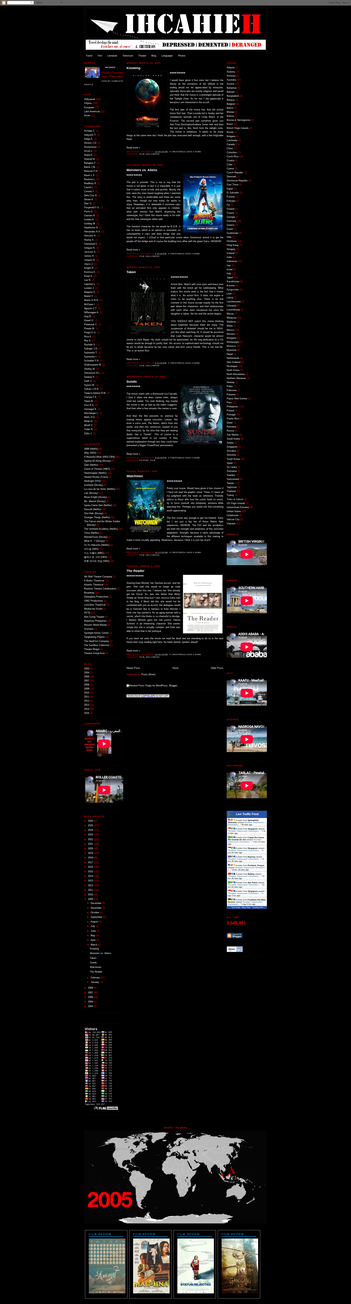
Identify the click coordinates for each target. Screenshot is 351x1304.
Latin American (92, 111)
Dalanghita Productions (96, 597)
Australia (231, 80)
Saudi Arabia (233, 439)
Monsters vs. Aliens (100, 953)
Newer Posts (133, 668)
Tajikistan (232, 487)
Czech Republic (235, 172)
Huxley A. (89, 240)
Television (127, 55)
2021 (90, 844)
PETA (87, 613)
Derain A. (89, 199)
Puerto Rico (233, 418)
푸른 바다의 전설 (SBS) (96, 561)
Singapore (232, 447)
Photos (182, 55)
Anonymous (90, 147)
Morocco (231, 346)
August (94, 921)
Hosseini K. (90, 235)
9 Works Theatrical (94, 580)
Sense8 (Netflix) (92, 509)
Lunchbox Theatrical (94, 605)
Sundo (93, 962)
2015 (90, 871)
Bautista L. (90, 179)
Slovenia (231, 455)
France (230, 213)
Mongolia (231, 338)
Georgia (231, 217)
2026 (90, 821)
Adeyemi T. (90, 135)
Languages (167, 55)
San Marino (233, 435)
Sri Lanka (232, 467)
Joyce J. (88, 264)
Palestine (232, 390)
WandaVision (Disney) (95, 537)
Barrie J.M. (90, 167)
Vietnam (231, 523)
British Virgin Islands (238, 128)
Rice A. (88, 336)
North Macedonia (236, 374)
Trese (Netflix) (91, 533)
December (96, 903)
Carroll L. (89, 187)
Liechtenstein (234, 301)
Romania (231, 426)
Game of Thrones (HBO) (97, 469)
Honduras (232, 241)
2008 (86, 684)
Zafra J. (88, 433)
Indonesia (232, 261)
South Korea (233, 459)
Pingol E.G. (90, 332)
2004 (86, 672)
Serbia (230, 443)
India (229, 257)
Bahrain (231, 92)
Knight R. (89, 268)
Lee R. (87, 280)
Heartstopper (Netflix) (95, 473)
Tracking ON (257, 908)
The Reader (96, 972)
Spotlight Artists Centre (96, 633)
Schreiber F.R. (91, 360)
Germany (231, 221)
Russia (230, 430)
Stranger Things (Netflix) (97, 517)
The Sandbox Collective (96, 645)
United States (234, 511)
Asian (87, 115)
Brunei (230, 132)
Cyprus (230, 168)
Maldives (231, 322)
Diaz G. (88, 203)
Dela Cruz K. (91, 195)
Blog (153, 55)
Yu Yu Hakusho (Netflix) (96, 545)
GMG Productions (93, 601)
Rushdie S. (90, 344)
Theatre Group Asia (94, 653)
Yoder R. (88, 429)
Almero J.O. (90, 143)
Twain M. (89, 401)
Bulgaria (231, 136)
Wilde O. (88, 421)
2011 (86, 697)
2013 (86, 705)
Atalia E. (88, 155)
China (230, 148)
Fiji (228, 205)
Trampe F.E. (90, 397)
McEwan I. (89, 304)
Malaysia (231, 317)
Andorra (231, 72)
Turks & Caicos (235, 499)
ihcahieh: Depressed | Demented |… (245, 831)
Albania (231, 67)
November (96, 908)
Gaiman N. (89, 215)
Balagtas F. (90, 163)
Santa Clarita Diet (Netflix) (98, 505)
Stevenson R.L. (92, 373)
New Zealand (233, 362)
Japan (230, 277)
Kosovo (231, 285)
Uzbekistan (233, 515)
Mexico (230, 330)
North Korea (233, 370)
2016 (86, 713)
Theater (142, 55)
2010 (86, 692)
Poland (230, 410)
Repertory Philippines (95, 621)
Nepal (230, 354)
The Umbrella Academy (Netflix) (101, 529)
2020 (90, 848)
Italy (229, 273)
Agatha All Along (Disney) (97, 461)
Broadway (89, 592)
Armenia (231, 76)
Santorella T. (90, 352)
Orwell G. (89, 320)
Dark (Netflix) (91, 465)
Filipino (88, 103)
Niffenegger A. (91, 312)
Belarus (231, 100)
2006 (86, 676)
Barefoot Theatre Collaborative (100, 588)
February (95, 977)
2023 (90, 834)
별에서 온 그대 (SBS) (95, 557)
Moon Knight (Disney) (95, 497)
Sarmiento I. (90, 356)
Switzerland (233, 479)
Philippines (232, 406)
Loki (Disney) (91, 493)
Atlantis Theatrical (93, 584)
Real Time (246, 908)
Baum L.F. (89, 175)
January (95, 982)
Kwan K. (88, 276)
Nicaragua (232, 366)
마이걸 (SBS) (91, 549)
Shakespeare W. (92, 364)
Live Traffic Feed (247, 814)
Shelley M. (89, 369)
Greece (230, 225)
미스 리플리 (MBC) (94, 553)
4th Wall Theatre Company (98, 576)
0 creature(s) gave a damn (185, 152)
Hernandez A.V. (92, 231)
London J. (89, 288)
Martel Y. (88, 296)
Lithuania (231, 305)
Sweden (231, 475)
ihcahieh (110, 67)
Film (100, 55)
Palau (230, 386)
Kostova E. (90, 272)
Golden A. (89, 219)
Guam (230, 229)
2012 (86, 701)
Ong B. (88, 316)
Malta (230, 326)
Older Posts (217, 668)
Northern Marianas (236, 378)
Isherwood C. (91, 244)
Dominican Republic (237, 180)
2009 (86, 688)
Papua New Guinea (237, 398)
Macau (230, 313)
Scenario (88, 629)
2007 (86, 680)
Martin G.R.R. (91, 300)
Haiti (229, 237)
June (93, 931)
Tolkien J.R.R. (91, 389)
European (89, 107)
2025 (90, 825)
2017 (90, 862)
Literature (112, 55)
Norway (231, 382)
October (95, 912)
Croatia (230, 160)
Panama (231, 394)
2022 (90, 839)
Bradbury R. (90, 183)
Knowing (94, 948)
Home (175, 668)
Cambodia (232, 140)
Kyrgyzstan (233, 289)
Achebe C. (89, 131)
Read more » (133, 147)
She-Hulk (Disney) (93, 513)
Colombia (232, 152)
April (93, 940)
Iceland (230, 253)
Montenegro (233, 342)
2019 (90, 853)
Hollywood (89, 99)
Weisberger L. (91, 413)
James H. (89, 256)
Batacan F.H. (91, 171)
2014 (86, 709)
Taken (93, 958)
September (96, 917)
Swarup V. (89, 377)
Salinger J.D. (91, 348)
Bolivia (230, 116)
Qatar (230, 422)
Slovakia (231, 451)
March (94, 944)
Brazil (230, 124)
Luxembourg (233, 309)
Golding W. (90, 223)
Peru (229, 402)
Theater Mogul (91, 649)
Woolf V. (88, 425)
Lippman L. (90, 284)
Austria (230, 84)
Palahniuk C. (91, 324)
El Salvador (233, 192)
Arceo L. (88, 151)
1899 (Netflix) (91, 449)
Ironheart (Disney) (93, 485)
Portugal (231, 414)
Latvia (230, 297)
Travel (89, 55)
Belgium (231, 104)
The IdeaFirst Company (96, 641)
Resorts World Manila (95, 625)
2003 (86, 668)
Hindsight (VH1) (92, 481)
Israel (230, 269)
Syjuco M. (89, 385)
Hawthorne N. (91, 227)
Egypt (230, 188)
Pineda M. (89, 328)
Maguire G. (90, 292)
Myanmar (232, 350)
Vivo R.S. (89, 405)
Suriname (232, 471)
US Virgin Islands (236, 503)
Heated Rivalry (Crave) (96, 477)
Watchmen (95, 967)
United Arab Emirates (238, 507)
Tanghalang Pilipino (94, 637)
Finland (230, 209)
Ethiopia (231, 201)
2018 (90, 857)
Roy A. (87, 340)
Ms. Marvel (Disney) (94, 501)
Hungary (231, 249)
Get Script (236, 908)
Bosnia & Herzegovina (238, 120)
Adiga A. (88, 139)
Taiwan (230, 483)
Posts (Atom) (148, 674)
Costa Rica (232, 156)
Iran (229, 265)
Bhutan (230, 112)
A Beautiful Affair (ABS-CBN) (99, 457)
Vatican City (233, 519)
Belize (230, 108)
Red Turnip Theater (94, 617)
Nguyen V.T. (90, 308)
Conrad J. (89, 191)
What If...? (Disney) (94, 541)
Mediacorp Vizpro (93, 609)
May (93, 935)
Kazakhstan (233, 281)
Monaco (231, 334)
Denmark (231, 176)
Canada (231, 144)
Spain (230, 463)
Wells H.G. (90, 417)
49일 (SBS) (90, 453)
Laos (229, 293)
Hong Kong (232, 245)
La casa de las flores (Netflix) (99, 489)
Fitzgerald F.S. (92, 207)
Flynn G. (88, 211)
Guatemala (232, 233)
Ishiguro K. (90, 248)
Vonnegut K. (90, 409)
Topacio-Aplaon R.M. (95, 393)
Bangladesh (233, 96)
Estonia (231, 196)
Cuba (229, 164)
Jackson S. (90, 252)
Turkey (230, 495)
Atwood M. (89, 159)
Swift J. (88, 381)
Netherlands (233, 358)
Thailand (231, 491)
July (93, 926)
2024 (90, 830)
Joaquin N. (89, 260)
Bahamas (232, 88)
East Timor (232, 184)
